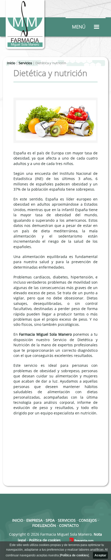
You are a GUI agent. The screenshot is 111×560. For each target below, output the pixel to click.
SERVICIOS (67, 520)
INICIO (17, 520)
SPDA (50, 520)
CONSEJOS (88, 520)
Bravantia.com (83, 540)
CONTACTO (69, 525)
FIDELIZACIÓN (44, 525)
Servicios (25, 63)
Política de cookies (74, 555)
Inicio (11, 63)
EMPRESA (34, 520)
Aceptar (100, 555)
